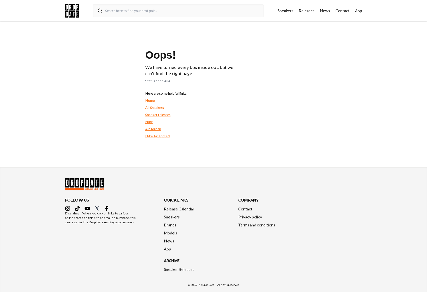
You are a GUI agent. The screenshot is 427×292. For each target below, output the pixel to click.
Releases (306, 10)
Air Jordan (153, 129)
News (325, 10)
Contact (342, 10)
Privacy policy (250, 216)
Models (170, 232)
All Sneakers (154, 107)
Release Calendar (179, 208)
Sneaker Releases (179, 269)
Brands (170, 224)
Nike (149, 122)
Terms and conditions (256, 224)
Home (150, 100)
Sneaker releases (158, 114)
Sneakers (285, 10)
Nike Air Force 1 (157, 136)
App (358, 10)
